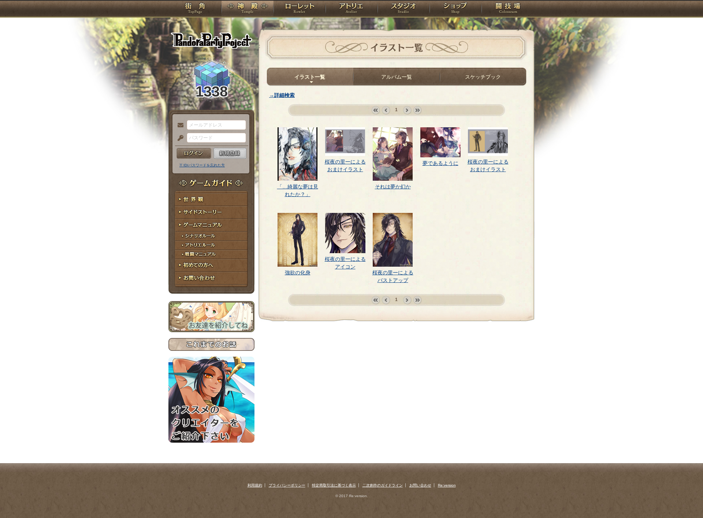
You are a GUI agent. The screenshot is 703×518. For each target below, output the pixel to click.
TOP (195, 9)
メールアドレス (178, 125)
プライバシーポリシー (287, 485)
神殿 (248, 9)
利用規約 (255, 485)
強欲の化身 (297, 272)
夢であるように (440, 163)
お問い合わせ (211, 278)
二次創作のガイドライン (382, 485)
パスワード (178, 138)
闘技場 (508, 9)
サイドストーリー (211, 212)
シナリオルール (211, 236)
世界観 (211, 199)
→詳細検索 (282, 95)
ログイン (193, 153)
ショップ (455, 9)
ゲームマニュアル (211, 225)
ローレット (300, 9)
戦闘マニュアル (211, 254)
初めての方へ (211, 265)
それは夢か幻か (393, 186)
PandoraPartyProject (211, 40)
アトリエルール (211, 245)
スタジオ (403, 9)
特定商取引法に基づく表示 (334, 485)
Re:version (447, 485)
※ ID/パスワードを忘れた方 (202, 165)
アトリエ (351, 9)
